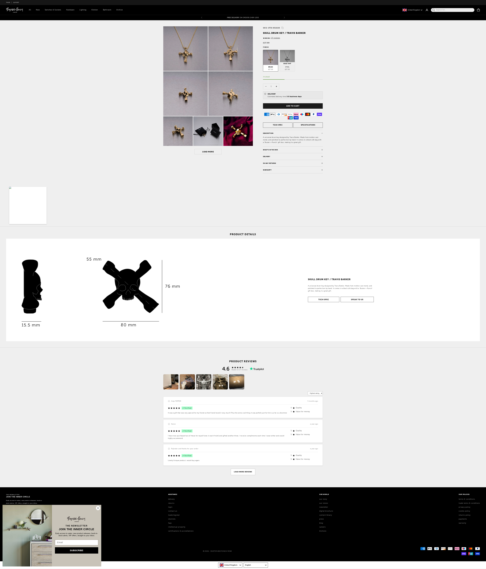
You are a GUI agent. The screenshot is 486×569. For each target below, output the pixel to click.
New (38, 10)
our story (323, 499)
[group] (170, 381)
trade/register (174, 515)
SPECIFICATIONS (308, 125)
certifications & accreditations (181, 531)
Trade (8, 2)
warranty (462, 523)
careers (322, 527)
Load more (208, 152)
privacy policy (464, 507)
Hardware (70, 10)
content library (325, 515)
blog (321, 523)
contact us (172, 511)
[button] (28, 205)
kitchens (322, 531)
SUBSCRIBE (76, 550)
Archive (119, 10)
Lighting (82, 10)
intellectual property (176, 527)
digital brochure (326, 511)
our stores (323, 503)
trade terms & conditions (469, 503)
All (30, 10)
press (321, 519)
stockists (172, 519)
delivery (171, 499)
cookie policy (464, 511)
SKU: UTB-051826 (271, 28)
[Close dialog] (98, 508)
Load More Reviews (243, 472)
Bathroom (107, 10)
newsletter (323, 507)
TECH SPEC (278, 125)
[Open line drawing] (101, 290)
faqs (170, 523)
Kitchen (95, 10)
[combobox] (230, 565)
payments (463, 519)
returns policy (464, 515)
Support (16, 2)
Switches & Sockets (53, 10)
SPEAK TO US (357, 299)
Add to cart (292, 106)
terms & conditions (467, 499)
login (170, 507)
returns (171, 503)
